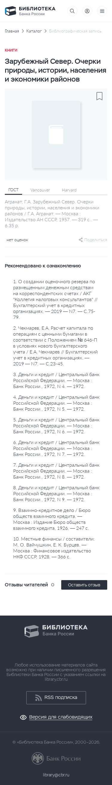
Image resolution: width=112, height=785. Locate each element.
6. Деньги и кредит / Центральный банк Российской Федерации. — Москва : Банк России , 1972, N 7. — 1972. (56, 448)
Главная (12, 31)
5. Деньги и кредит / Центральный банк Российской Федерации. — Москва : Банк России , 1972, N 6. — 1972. (56, 425)
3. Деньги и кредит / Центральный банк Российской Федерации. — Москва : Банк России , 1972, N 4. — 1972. (56, 380)
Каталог (34, 31)
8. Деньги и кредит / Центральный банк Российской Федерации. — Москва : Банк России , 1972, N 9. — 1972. (56, 493)
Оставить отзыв (84, 585)
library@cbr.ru (56, 775)
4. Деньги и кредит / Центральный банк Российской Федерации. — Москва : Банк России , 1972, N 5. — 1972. (56, 403)
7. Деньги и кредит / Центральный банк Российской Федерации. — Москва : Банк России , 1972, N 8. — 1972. (56, 470)
